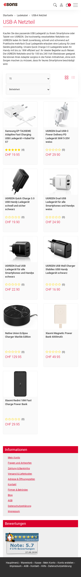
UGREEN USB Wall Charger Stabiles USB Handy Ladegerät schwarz (60, 269)
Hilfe (43, 566)
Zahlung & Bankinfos (19, 468)
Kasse (38, 562)
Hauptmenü (12, 562)
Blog (10, 495)
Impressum (14, 511)
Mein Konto (14, 457)
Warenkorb (27, 562)
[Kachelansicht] (67, 78)
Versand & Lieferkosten (20, 473)
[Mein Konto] (61, 5)
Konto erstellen (66, 562)
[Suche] (55, 5)
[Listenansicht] (73, 78)
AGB (10, 500)
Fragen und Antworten (20, 463)
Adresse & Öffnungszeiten (21, 479)
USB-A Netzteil (19, 22)
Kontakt (12, 484)
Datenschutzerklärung (19, 506)
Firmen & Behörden (18, 489)
